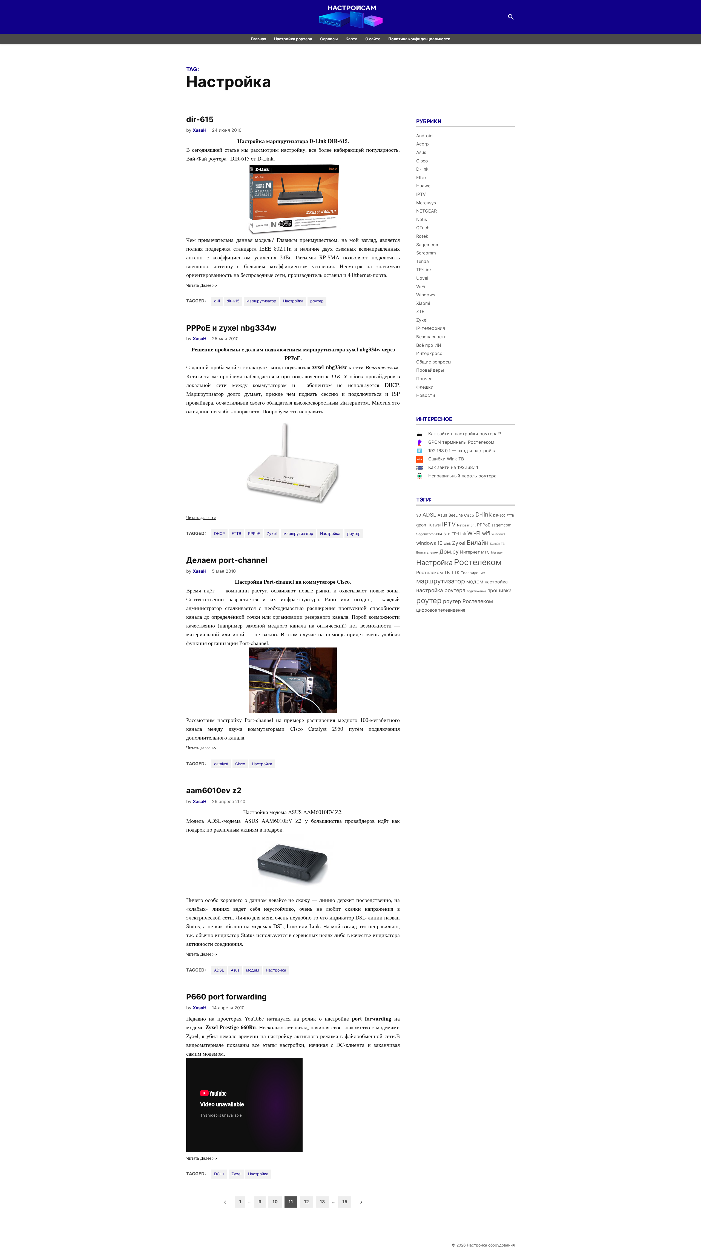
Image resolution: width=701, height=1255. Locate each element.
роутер (317, 301)
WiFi (420, 286)
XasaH (199, 130)
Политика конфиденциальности (419, 38)
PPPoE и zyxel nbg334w (231, 328)
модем (252, 970)
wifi (486, 533)
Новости (425, 395)
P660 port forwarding (226, 996)
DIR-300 (499, 515)
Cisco (240, 763)
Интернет (470, 552)
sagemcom (501, 525)
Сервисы (329, 38)
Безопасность (431, 336)
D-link (422, 169)
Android (424, 135)
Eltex (421, 177)
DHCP (219, 533)
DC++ (219, 1173)
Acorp (422, 144)
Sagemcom (427, 244)
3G (418, 515)
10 (275, 1201)
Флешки (424, 387)
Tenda (422, 261)
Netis (421, 219)
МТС (485, 552)
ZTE (420, 311)
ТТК (455, 572)
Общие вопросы (433, 362)
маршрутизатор (261, 301)
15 (344, 1201)
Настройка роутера (293, 38)
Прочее (424, 378)
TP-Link (424, 269)
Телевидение (473, 573)
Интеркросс (429, 353)
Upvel (422, 278)
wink (447, 544)
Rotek (422, 236)
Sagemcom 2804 (429, 534)
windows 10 (429, 543)
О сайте (372, 38)
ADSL (219, 970)
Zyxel (272, 533)
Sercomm (426, 253)
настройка (496, 581)
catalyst (221, 763)
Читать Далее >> (201, 285)
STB (447, 534)
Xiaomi (423, 303)
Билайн (478, 542)
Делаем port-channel (227, 560)
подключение (476, 591)
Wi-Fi (474, 533)
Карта (351, 38)
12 (306, 1201)
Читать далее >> (201, 517)
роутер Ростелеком (468, 601)
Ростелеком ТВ (433, 572)
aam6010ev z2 (214, 790)
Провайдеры (430, 370)
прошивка (499, 590)
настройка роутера (441, 590)
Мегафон (497, 552)
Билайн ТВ (497, 544)
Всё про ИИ (428, 345)
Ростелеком (478, 562)
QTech (422, 227)
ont (473, 525)
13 (322, 1201)
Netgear (463, 525)
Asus (235, 970)
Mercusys (426, 202)
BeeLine (456, 515)
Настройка (293, 301)
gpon (421, 525)
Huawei (424, 185)
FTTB (236, 533)
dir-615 (200, 119)
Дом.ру (449, 551)
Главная (258, 38)
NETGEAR (426, 211)
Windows (425, 294)
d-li (217, 301)
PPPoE (254, 533)
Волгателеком (427, 552)
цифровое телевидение (440, 610)
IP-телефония (430, 328)
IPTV (421, 194)
